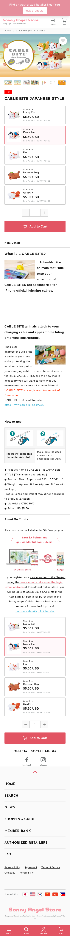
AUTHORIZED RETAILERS (26, 842)
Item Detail (12, 242)
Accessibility (27, 873)
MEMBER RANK (17, 831)
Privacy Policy (12, 867)
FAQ (7, 854)
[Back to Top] (35, 772)
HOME (9, 784)
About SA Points (16, 519)
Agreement (31, 867)
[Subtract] (26, 212)
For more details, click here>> (35, 611)
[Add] (44, 212)
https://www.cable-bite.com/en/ (24, 404)
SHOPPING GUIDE (19, 819)
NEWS (9, 807)
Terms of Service (50, 867)
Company (9, 873)
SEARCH (11, 795)
